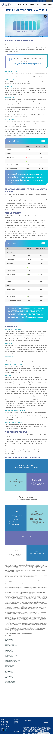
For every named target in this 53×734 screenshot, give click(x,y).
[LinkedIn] (41, 1)
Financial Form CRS (27, 720)
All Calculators (16, 731)
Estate (15, 723)
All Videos (15, 730)
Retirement (16, 721)
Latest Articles (16, 729)
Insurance (15, 724)
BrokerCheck (46, 722)
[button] (19, 4)
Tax (14, 725)
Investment (16, 722)
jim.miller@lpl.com (4, 728)
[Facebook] (44, 1)
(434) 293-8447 (5, 721)
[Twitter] (38, 1)
